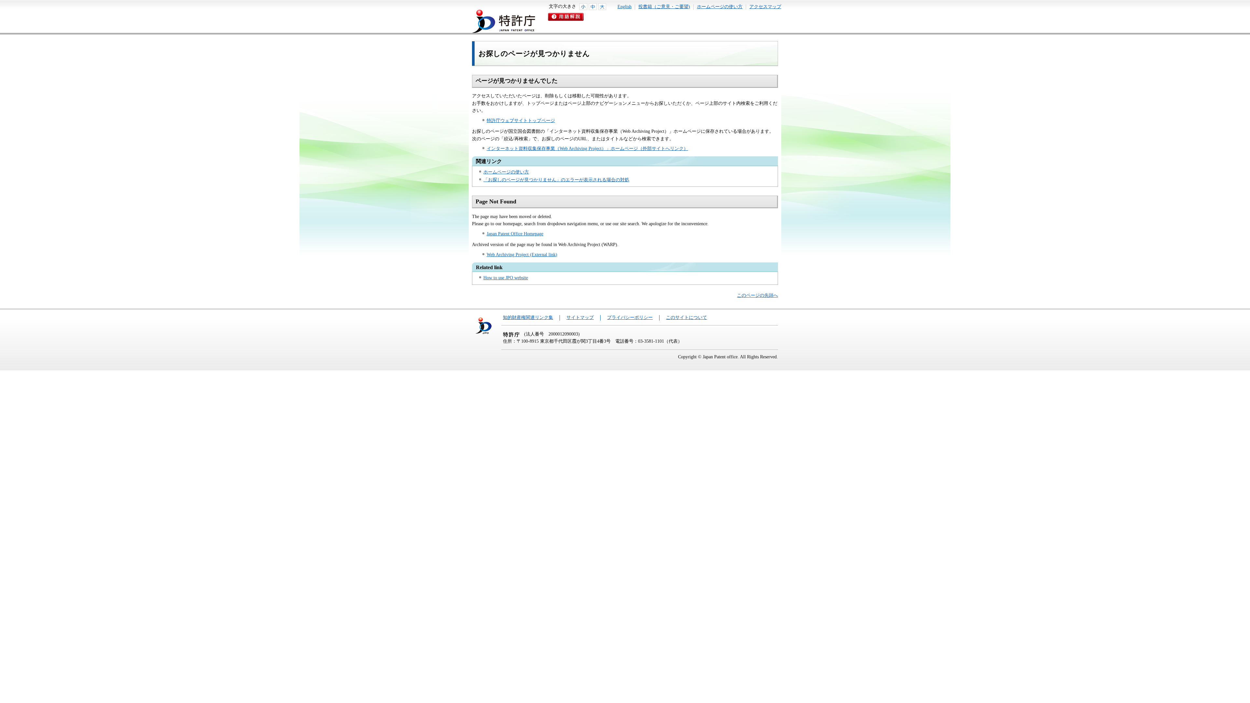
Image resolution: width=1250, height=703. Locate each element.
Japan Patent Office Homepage (515, 233)
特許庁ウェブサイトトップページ (521, 120)
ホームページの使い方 (720, 6)
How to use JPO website (505, 277)
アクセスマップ (765, 6)
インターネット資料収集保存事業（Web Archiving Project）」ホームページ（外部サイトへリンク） (587, 148)
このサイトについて (686, 317)
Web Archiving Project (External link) (522, 254)
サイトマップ (580, 317)
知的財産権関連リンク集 (528, 317)
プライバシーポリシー (630, 317)
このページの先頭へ (757, 295)
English (625, 6)
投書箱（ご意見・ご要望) (664, 6)
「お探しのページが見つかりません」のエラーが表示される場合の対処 (556, 179)
